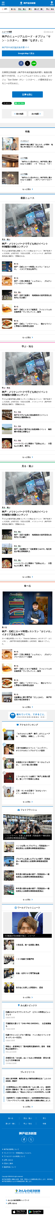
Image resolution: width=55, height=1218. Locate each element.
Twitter (31, 1139)
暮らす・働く (39, 9)
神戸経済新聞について (11, 1149)
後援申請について (10, 1167)
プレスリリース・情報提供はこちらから (17, 1153)
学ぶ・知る (50, 9)
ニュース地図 (7, 32)
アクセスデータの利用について (14, 1156)
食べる (13, 9)
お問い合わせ (8, 1160)
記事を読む (27, 94)
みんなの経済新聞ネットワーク (27, 1191)
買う (30, 9)
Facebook (24, 1139)
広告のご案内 (8, 1163)
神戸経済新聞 (27, 3)
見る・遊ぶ (22, 9)
